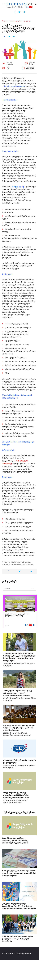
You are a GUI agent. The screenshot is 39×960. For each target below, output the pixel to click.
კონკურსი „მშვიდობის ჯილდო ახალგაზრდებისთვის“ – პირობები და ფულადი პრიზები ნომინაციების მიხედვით (19, 906)
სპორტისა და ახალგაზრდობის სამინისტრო (18, 564)
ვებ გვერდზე (7, 466)
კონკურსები (9, 54)
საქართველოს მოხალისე (21, 562)
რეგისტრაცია (17, 463)
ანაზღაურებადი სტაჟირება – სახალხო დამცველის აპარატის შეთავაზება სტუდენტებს (17, 938)
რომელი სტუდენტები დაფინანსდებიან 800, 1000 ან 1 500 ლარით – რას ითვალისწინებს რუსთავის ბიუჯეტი (19, 873)
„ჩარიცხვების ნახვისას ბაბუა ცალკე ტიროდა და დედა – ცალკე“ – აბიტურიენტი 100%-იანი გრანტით (17, 693)
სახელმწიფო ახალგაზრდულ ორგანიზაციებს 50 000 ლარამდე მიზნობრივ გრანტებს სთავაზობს (16, 795)
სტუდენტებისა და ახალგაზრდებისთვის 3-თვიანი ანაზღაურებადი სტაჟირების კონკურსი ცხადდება (19, 727)
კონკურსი (6, 562)
